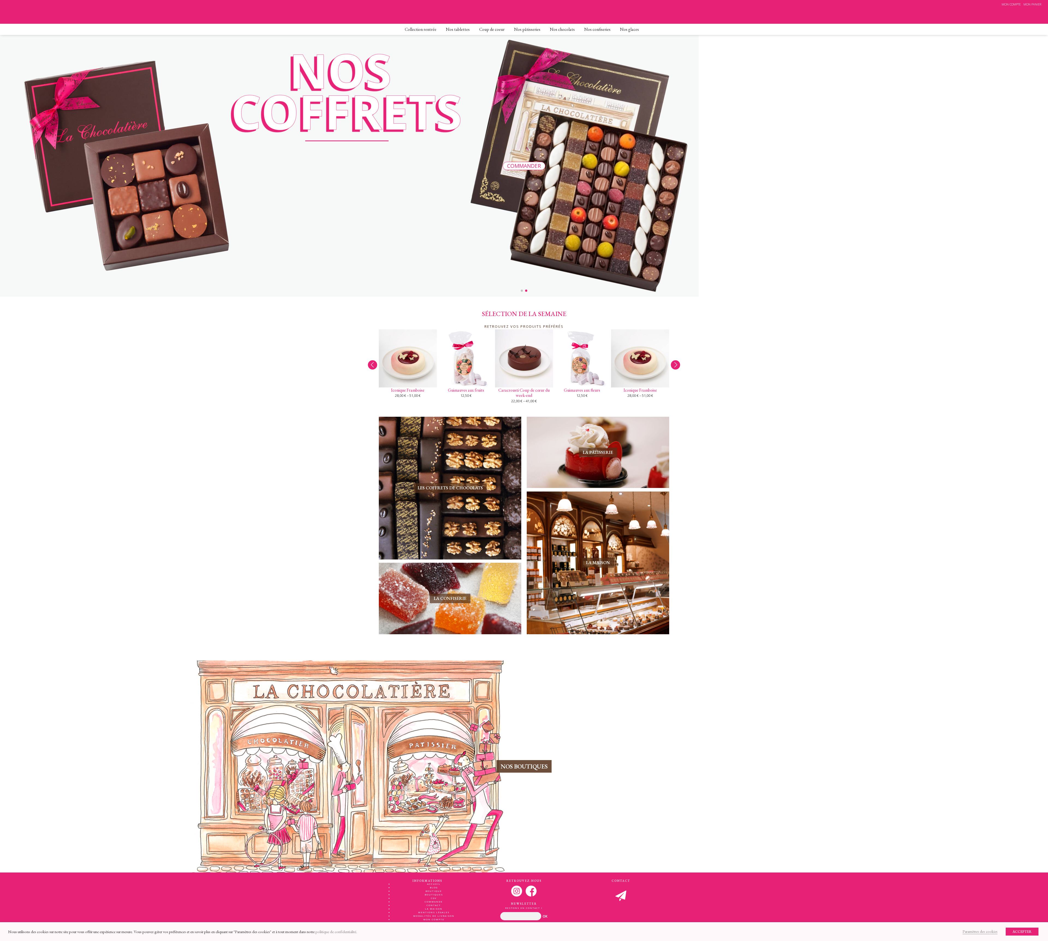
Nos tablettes (458, 29)
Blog (434, 887)
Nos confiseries (597, 29)
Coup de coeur (492, 29)
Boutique (433, 890)
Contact (434, 905)
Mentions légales (433, 912)
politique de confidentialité (335, 931)
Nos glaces (629, 29)
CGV (434, 898)
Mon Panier (1032, 4)
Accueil (433, 883)
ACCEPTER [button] (1022, 931)
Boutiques (434, 894)
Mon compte (433, 919)
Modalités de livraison (433, 915)
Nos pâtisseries (527, 29)
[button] (675, 365)
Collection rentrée (420, 29)
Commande (434, 901)
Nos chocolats (562, 29)
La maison (433, 908)
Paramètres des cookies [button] (980, 931)
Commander (524, 165)
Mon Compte (1011, 4)
